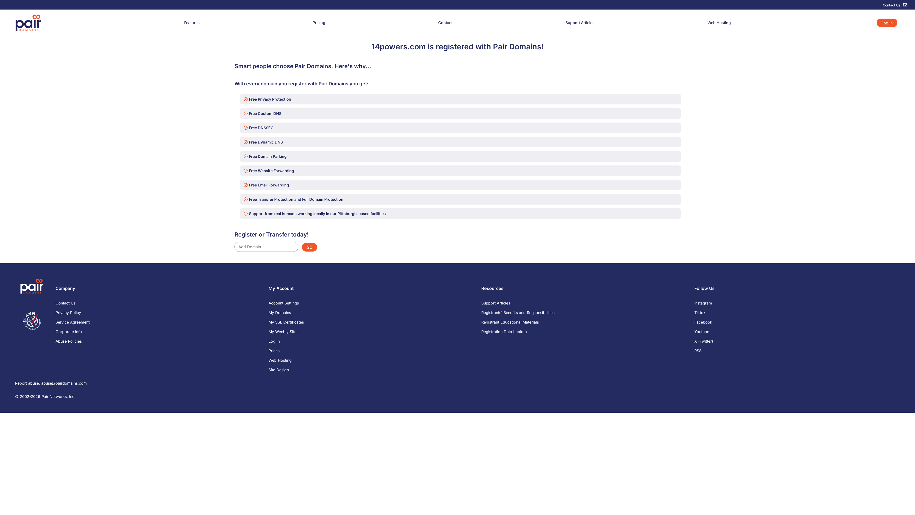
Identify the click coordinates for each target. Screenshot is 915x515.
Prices (274, 350)
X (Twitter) (703, 341)
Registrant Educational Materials (510, 322)
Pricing (319, 22)
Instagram (703, 303)
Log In (887, 23)
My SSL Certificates (286, 322)
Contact (445, 22)
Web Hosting (719, 22)
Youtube (701, 331)
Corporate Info (69, 331)
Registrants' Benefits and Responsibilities (517, 312)
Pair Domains (517, 46)
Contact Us (892, 5)
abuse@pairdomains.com (64, 383)
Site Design (279, 369)
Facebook (703, 322)
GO (309, 247)
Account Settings (284, 303)
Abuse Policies (69, 341)
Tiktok (700, 312)
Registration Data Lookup (504, 331)
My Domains (280, 312)
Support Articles (580, 22)
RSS (698, 350)
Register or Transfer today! (271, 234)
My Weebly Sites (283, 331)
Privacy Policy (68, 312)
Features (192, 22)
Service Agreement (73, 322)
